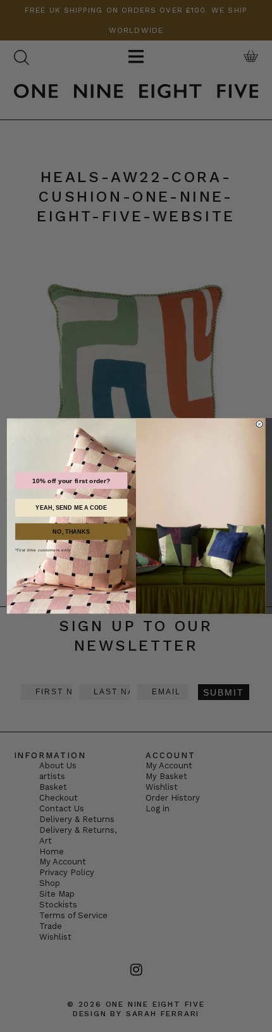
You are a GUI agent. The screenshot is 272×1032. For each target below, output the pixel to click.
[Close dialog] (259, 424)
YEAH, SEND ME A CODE (71, 508)
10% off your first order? (71, 480)
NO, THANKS (71, 532)
